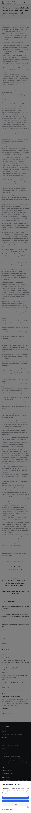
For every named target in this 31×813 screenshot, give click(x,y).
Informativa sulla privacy (7, 809)
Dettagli (15, 804)
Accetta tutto (15, 797)
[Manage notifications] (28, 807)
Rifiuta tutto (15, 801)
